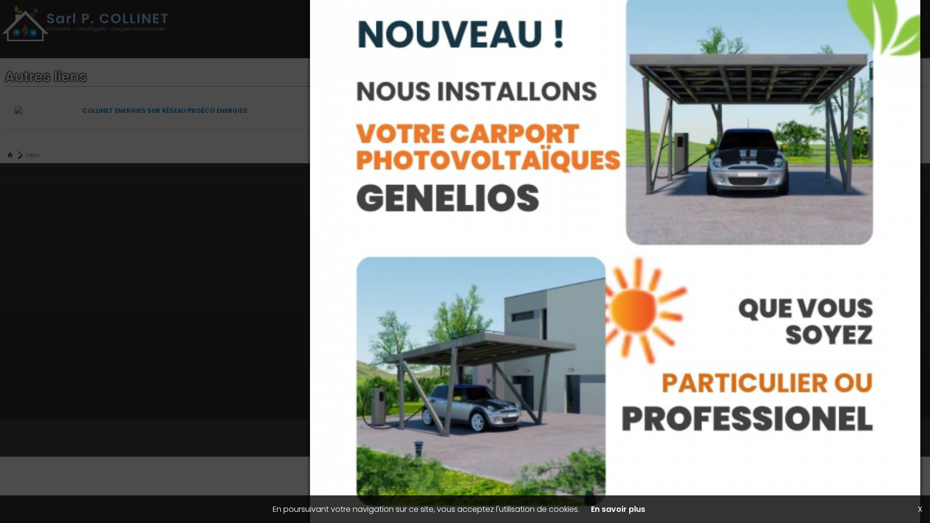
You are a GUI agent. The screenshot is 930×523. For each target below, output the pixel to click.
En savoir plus (618, 509)
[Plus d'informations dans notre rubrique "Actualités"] (465, 261)
